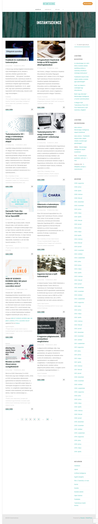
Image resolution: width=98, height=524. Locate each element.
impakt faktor (10, 328)
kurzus (57, 306)
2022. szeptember (79, 298)
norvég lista (61, 101)
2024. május (77, 231)
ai (7, 99)
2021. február (78, 369)
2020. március (78, 410)
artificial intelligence (14, 99)
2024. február (78, 243)
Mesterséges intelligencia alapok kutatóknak (80, 149)
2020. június (77, 399)
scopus (14, 180)
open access (19, 331)
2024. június (77, 228)
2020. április (77, 407)
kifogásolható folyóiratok (43, 101)
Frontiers (53, 99)
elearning (41, 306)
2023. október (78, 254)
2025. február (78, 220)
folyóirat (8, 101)
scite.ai (46, 176)
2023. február (78, 280)
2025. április (77, 216)
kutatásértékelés (47, 241)
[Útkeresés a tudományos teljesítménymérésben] (51, 195)
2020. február (78, 414)
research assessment (48, 245)
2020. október (78, 384)
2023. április (77, 272)
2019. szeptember (79, 433)
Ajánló (39, 171)
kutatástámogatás (10, 331)
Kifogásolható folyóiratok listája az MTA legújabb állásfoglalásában (48, 62)
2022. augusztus (79, 302)
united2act (8, 105)
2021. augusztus (79, 347)
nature (7, 103)
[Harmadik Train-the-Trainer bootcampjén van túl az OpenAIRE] (19, 202)
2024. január (78, 246)
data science (78, 127)
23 (47, 419)
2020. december (79, 377)
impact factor (19, 178)
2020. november (79, 380)
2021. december (79, 332)
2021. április (77, 362)
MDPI (52, 101)
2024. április (77, 235)
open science (10, 248)
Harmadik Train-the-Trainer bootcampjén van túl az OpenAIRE (16, 213)
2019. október (78, 429)
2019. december (79, 421)
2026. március (78, 194)
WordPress (89, 518)
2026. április (77, 190)
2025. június (77, 209)
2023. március (78, 276)
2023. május (77, 269)
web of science (10, 333)
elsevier (48, 99)
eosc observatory (15, 398)
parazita (40, 103)
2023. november (79, 250)
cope (28, 99)
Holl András (60, 99)
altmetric (46, 173)
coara (8, 178)
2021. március (78, 366)
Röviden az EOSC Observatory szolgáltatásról (13, 364)
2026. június (77, 187)
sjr (18, 180)
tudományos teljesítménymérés (14, 182)
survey (12, 405)
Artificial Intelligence (80, 473)
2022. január (78, 328)
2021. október (78, 339)
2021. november (79, 336)
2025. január (78, 224)
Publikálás (8, 96)
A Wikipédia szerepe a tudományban (80, 167)
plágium (45, 376)
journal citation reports (21, 328)
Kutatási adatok (78, 492)
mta (56, 101)
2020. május (77, 403)
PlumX (51, 173)
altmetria (41, 173)
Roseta (82, 518)
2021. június (77, 354)
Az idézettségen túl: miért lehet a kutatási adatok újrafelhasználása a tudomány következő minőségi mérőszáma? (81, 68)
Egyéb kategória (10, 326)
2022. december (79, 287)
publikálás (19, 103)
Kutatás (39, 97)
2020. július (77, 395)
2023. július (77, 261)
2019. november (79, 425)
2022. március (78, 321)
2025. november (79, 205)
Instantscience (49, 4)
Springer (51, 103)
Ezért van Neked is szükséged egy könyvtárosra (79, 88)
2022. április (77, 317)
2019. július (77, 440)
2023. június (77, 265)
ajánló (40, 376)
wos (24, 182)
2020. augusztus (79, 392)
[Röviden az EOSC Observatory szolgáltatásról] (19, 353)
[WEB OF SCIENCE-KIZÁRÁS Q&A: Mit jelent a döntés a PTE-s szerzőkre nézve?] (19, 269)
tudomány (25, 103)
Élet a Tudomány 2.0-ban (48, 171)
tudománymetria (53, 176)
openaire (17, 248)
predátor (45, 103)
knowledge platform (49, 306)
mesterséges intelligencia (22, 101)
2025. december (79, 202)
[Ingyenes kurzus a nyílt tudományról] (51, 265)
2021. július (77, 351)
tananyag (44, 308)
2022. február (78, 325)
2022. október (78, 295)
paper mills (13, 103)
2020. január (78, 418)
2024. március (78, 239)
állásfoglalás (42, 99)
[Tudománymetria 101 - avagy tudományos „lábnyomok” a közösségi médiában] (51, 123)
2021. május (77, 358)
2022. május (77, 313)
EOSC (8, 398)
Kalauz (18, 323)
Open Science (55, 239)
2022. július (77, 306)
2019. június (77, 444)
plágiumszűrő (51, 376)
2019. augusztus (79, 436)
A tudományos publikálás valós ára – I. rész (81, 158)
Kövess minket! (88, 3)
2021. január (77, 373)
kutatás (13, 101)
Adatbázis (77, 465)
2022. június (77, 310)
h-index (13, 178)
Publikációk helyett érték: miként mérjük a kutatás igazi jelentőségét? (81, 79)
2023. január (78, 284)
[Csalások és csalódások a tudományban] (19, 51)
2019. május (77, 448)
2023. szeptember (79, 257)
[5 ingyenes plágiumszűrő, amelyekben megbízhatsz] (51, 327)
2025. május (77, 213)
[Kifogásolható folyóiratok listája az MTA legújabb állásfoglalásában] (51, 51)
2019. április (77, 451)
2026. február (78, 198)
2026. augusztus (79, 183)
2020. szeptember (79, 388)
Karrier (76, 484)
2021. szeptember (79, 343)
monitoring (16, 403)
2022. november (79, 291)
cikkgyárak (23, 99)
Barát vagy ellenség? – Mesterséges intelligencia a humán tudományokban (81, 96)
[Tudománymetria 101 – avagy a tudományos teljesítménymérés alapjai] (19, 125)
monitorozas (23, 403)
